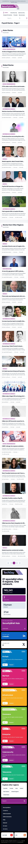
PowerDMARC (20, 842)
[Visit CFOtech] (9, 652)
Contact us (5, 810)
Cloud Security (13, 12)
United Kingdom (15, 791)
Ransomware (22, 15)
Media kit (11, 664)
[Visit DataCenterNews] (9, 690)
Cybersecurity (21, 12)
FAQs (4, 819)
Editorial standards (7, 816)
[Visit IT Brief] (9, 729)
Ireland (21, 788)
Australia (5, 788)
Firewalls (16, 15)
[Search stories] (24, 801)
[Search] (20, 18)
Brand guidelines (6, 807)
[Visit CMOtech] (9, 671)
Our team (5, 825)
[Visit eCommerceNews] (9, 709)
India (16, 788)
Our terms (5, 828)
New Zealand (6, 791)
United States (6, 794)
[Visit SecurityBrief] (9, 747)
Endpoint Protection (7, 15)
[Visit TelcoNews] (9, 766)
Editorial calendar (7, 813)
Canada (11, 788)
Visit (4, 664)
